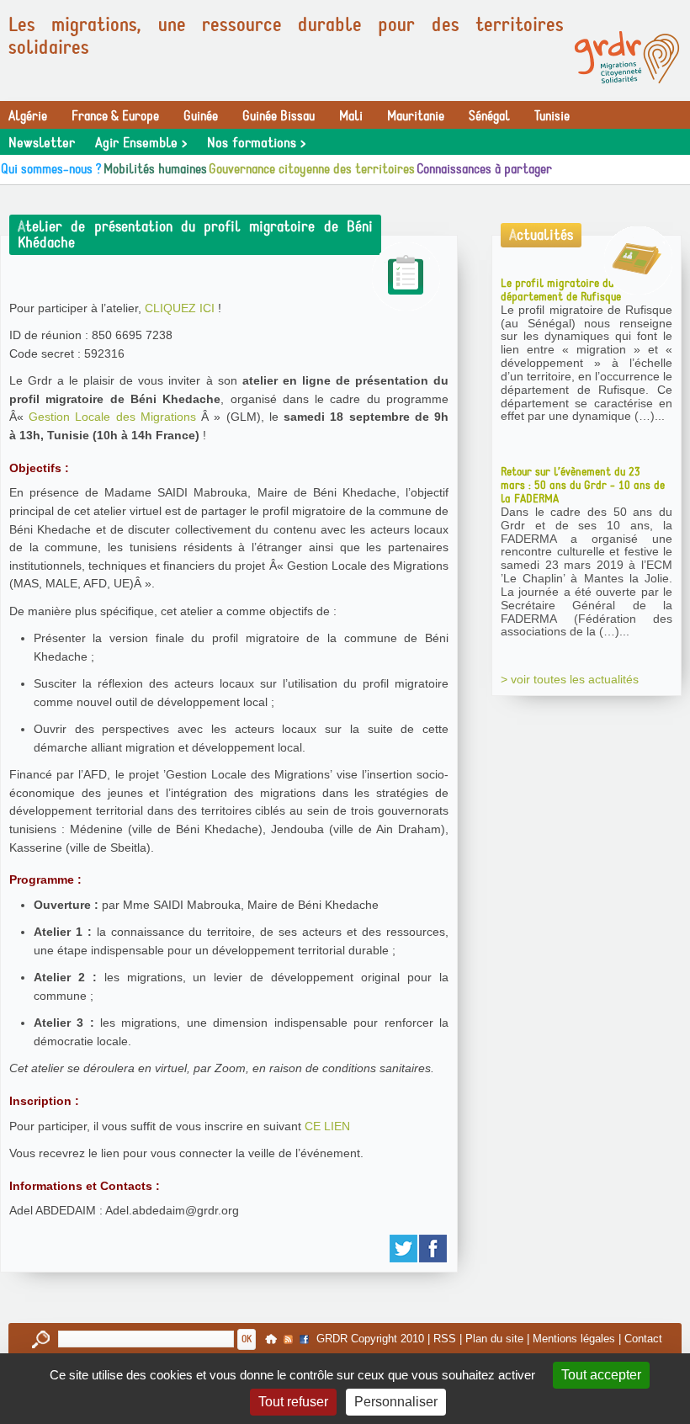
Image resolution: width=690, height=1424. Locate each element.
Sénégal (489, 116)
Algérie (27, 116)
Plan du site (494, 1338)
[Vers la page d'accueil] (627, 57)
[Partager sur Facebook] (433, 1248)
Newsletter (41, 143)
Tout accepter (601, 1375)
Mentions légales (574, 1338)
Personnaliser (396, 1402)
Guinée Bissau (278, 116)
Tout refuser (293, 1402)
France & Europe (115, 116)
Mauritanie (415, 116)
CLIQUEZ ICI (180, 308)
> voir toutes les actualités (570, 679)
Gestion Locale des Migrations (112, 416)
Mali (351, 116)
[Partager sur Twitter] (404, 1248)
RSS (444, 1338)
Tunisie (552, 116)
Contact (643, 1338)
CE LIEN (327, 1126)
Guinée (200, 116)
